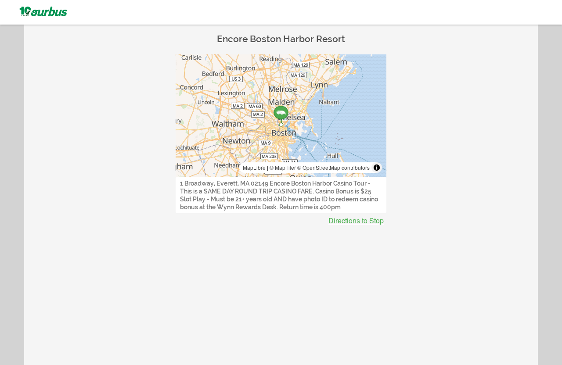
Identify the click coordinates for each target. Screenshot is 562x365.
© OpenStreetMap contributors (333, 167)
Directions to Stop (356, 220)
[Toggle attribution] (376, 167)
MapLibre (254, 167)
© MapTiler (283, 167)
